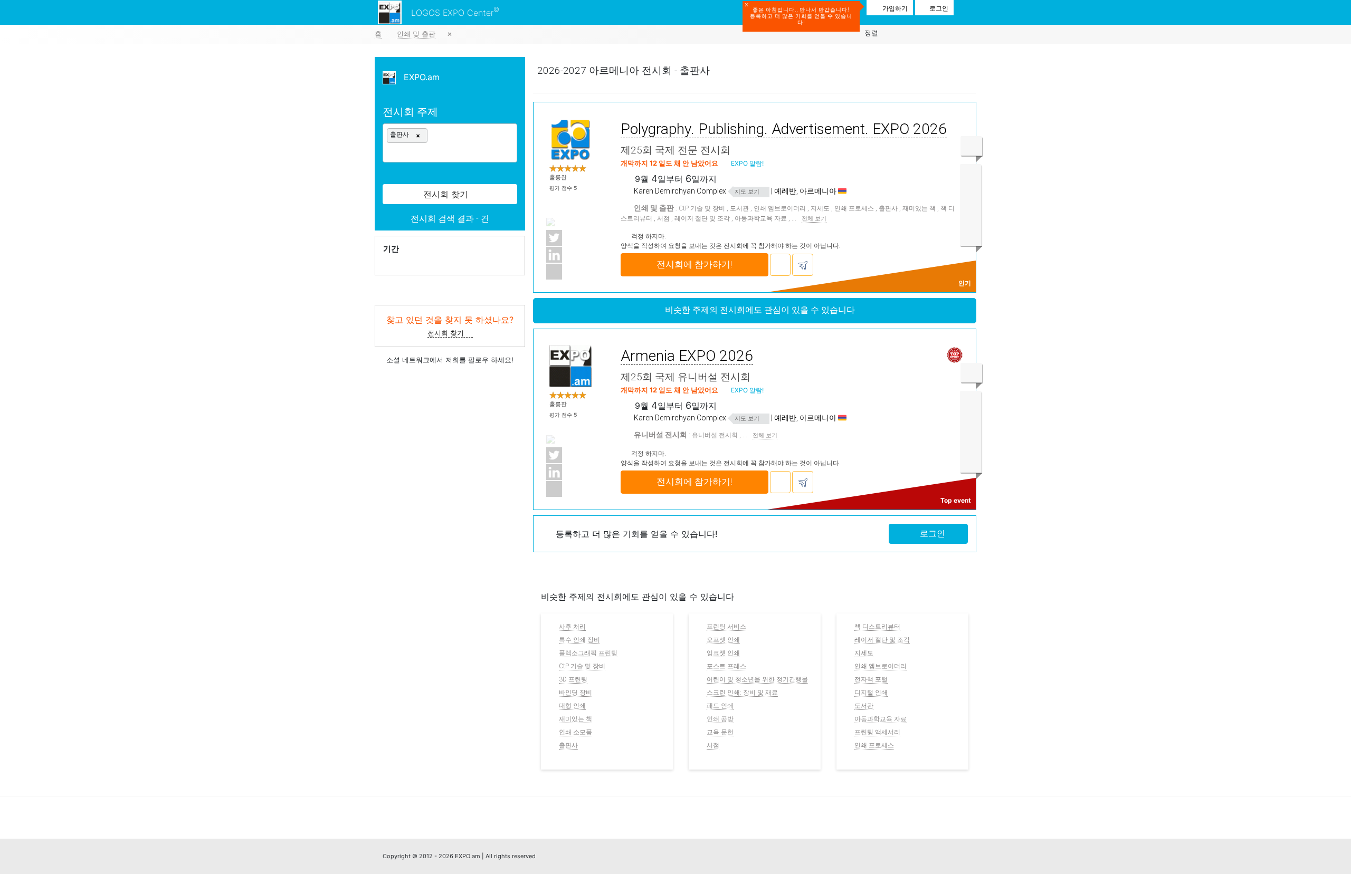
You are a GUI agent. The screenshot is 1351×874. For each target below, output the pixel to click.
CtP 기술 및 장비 (702, 208)
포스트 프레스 (726, 666)
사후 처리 (572, 626)
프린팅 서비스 (726, 626)
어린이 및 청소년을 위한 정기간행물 (757, 679)
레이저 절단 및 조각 (702, 218)
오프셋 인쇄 (723, 640)
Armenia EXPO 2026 (687, 355)
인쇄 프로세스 (854, 208)
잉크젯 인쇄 (723, 653)
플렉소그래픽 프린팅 (588, 653)
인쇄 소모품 (575, 732)
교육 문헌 (720, 732)
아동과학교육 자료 (761, 218)
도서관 (739, 208)
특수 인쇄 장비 (579, 640)
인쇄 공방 (720, 719)
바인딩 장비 (575, 692)
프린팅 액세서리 (877, 732)
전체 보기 (814, 219)
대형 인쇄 (572, 705)
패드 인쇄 (720, 705)
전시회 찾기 (446, 333)
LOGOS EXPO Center (455, 11)
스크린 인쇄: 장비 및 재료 (742, 692)
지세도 (820, 208)
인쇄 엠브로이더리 (780, 208)
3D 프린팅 (573, 679)
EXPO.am (418, 77)
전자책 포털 (871, 679)
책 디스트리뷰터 (877, 626)
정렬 (871, 32)
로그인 (931, 534)
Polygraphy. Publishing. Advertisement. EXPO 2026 (784, 129)
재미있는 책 (919, 208)
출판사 (888, 208)
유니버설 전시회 (715, 435)
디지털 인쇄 (871, 692)
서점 (663, 218)
